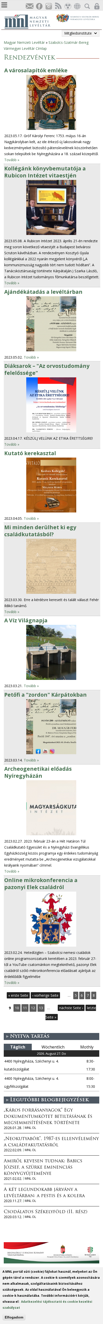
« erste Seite (18, 995)
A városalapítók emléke (36, 70)
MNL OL (30, 1127)
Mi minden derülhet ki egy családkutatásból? (40, 531)
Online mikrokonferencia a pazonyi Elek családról (41, 884)
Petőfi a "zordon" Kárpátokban (45, 694)
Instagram (48, 6)
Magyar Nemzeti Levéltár (24, 42)
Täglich (17, 1047)
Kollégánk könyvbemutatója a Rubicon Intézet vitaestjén (45, 172)
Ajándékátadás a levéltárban (43, 291)
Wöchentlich (53, 1047)
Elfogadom (14, 1317)
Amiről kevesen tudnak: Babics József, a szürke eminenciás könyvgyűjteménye (43, 1167)
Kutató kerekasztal (30, 453)
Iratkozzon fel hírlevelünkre (29, 6)
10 (17, 1007)
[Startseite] (30, 21)
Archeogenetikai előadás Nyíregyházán (38, 772)
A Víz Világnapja (26, 620)
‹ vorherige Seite (45, 995)
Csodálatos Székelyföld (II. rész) (45, 1212)
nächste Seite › (71, 1007)
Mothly (87, 1047)
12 (33, 1007)
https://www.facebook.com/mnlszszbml (39, 6)
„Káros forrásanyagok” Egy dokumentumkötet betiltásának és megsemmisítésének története (48, 1116)
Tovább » (11, 159)
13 (41, 1007)
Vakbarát (67, 6)
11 (25, 1007)
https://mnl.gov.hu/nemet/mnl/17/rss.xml (58, 6)
